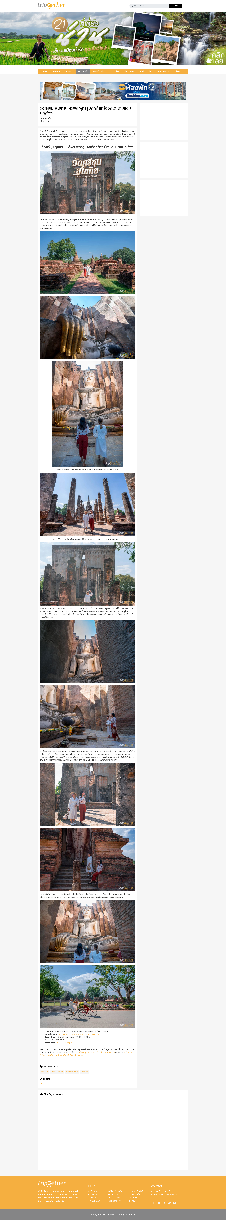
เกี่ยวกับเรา (133, 1197)
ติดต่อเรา (133, 1201)
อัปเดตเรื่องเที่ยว (116, 1191)
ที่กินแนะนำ (94, 1194)
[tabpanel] (113, 38)
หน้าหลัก (93, 1191)
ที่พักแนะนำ (94, 1197)
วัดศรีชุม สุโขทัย (56, 1071)
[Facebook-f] (153, 1203)
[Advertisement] (164, 121)
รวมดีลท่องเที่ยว (116, 1201)
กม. (41, 1083)
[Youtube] (159, 1203)
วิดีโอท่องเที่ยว (135, 1194)
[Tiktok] (169, 1203)
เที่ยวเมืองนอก (115, 1197)
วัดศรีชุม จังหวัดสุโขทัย (64, 1042)
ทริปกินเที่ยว (114, 1194)
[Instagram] (164, 1203)
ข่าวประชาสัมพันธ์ (136, 1191)
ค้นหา (175, 5)
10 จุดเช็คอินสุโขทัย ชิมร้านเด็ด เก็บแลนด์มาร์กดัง (94, 1052)
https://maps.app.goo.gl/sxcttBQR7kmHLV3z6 (78, 1034)
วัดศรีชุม (44, 1071)
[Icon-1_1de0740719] (174, 1203)
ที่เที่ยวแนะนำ (95, 1201)
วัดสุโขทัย (84, 1071)
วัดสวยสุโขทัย (72, 1071)
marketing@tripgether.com (165, 1194)
